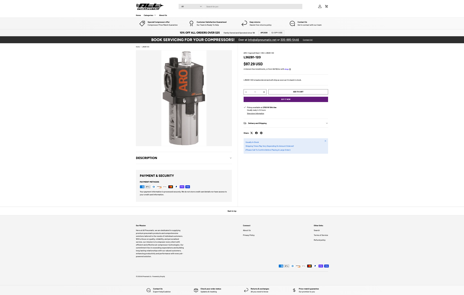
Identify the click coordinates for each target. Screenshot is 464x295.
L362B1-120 (145, 46)
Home (138, 15)
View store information (255, 113)
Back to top (232, 211)
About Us (163, 15)
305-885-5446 (289, 39)
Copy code (278, 33)
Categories (148, 15)
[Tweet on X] (251, 133)
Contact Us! (308, 40)
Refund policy (320, 240)
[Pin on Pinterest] (261, 133)
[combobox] (240, 6)
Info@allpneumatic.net (262, 39)
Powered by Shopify (158, 276)
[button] (326, 6)
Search (317, 230)
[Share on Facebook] (256, 133)
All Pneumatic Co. (146, 276)
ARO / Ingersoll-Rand (251, 53)
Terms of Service (321, 235)
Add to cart (298, 92)
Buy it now (285, 99)
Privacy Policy (249, 235)
